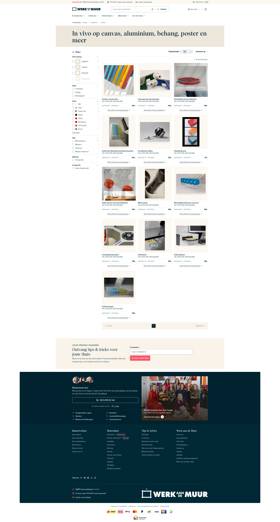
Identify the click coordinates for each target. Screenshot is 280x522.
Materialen (122, 16)
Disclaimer (132, 506)
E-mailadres (135, 347)
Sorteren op (200, 51)
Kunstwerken (77, 16)
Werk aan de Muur (186, 430)
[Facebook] (88, 478)
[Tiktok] (95, 478)
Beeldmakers (107, 16)
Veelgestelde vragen (84, 413)
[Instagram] (81, 478)
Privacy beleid (164, 506)
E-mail (116, 406)
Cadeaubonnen (115, 419)
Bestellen (113, 413)
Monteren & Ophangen (84, 419)
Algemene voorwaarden (119, 506)
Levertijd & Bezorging (117, 416)
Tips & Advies (137, 16)
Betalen (79, 416)
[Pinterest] (85, 478)
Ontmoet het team (152, 417)
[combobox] (130, 9)
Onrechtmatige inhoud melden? (147, 506)
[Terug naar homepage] (86, 9)
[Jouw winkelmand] (205, 9)
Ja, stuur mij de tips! (140, 358)
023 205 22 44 (107, 400)
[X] (91, 478)
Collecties (92, 16)
